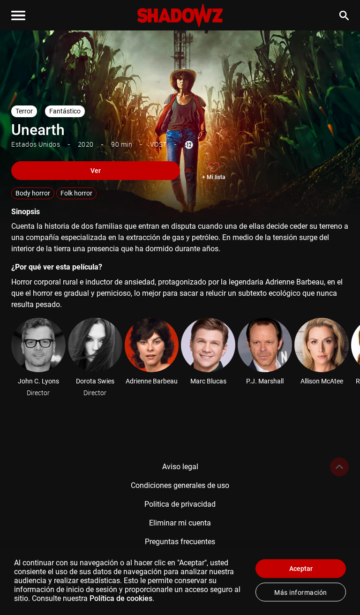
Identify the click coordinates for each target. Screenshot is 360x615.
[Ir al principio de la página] (339, 467)
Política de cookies (121, 598)
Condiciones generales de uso (180, 485)
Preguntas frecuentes (180, 541)
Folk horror (76, 193)
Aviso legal (180, 466)
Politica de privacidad (180, 504)
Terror (24, 111)
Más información (300, 592)
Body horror (32, 193)
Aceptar (301, 568)
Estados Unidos (35, 144)
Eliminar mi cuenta (180, 522)
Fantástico (65, 111)
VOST (158, 144)
